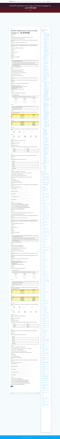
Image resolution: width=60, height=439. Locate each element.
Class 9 (29, 1)
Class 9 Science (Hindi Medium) (45, 315)
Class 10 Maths (45, 85)
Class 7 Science (45, 139)
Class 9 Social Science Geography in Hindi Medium (46, 122)
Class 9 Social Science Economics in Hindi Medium (46, 127)
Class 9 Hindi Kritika (46, 113)
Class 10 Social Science (44, 217)
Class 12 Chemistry (45, 47)
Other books (48, 1)
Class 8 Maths (43, 297)
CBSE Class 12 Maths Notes (45, 196)
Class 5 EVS (44, 159)
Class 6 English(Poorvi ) (46, 144)
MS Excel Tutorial (44, 333)
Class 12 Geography (44, 241)
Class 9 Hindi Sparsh (46, 111)
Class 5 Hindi (44, 157)
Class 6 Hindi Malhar (45, 148)
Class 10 (26, 1)
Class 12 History (44, 244)
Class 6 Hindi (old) (45, 153)
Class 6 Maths (43, 272)
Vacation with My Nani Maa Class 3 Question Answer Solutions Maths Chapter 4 (46, 180)
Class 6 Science (44, 277)
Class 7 (36, 1)
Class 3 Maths (43, 252)
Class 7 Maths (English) (46, 138)
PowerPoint (45, 168)
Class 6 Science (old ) (45, 152)
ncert (12, 1)
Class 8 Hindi (44, 129)
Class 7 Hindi (44, 136)
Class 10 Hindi (45, 97)
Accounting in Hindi (44, 190)
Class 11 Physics (45, 65)
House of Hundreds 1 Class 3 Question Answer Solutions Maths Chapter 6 (46, 174)
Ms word (45, 169)
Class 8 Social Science (45, 133)
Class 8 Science (45, 132)
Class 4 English (43, 253)
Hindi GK (44, 164)
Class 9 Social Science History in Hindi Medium (47, 120)
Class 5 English (45, 158)
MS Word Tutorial (44, 336)
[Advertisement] (30, 21)
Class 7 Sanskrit (44, 288)
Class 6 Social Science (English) (45, 280)
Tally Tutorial (43, 400)
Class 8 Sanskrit (45, 131)
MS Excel (45, 167)
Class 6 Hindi (43, 269)
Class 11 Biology (45, 72)
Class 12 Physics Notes (46, 35)
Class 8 (33, 1)
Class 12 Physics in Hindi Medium (46, 249)
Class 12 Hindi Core (45, 62)
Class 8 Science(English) (45, 300)
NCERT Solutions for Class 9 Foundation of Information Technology (45, 385)
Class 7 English (45, 137)
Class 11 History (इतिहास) (45, 228)
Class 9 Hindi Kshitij (44, 308)
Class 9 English (45, 102)
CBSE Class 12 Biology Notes (45, 193)
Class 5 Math (43, 265)
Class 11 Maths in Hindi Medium (45, 231)
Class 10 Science (45, 81)
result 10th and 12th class (45, 397)
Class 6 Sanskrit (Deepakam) (46, 147)
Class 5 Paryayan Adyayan (45, 266)
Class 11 (22, 1)
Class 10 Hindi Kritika (46, 100)
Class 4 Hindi (43, 256)
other (42, 394)
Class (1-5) (43, 1)
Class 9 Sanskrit (44, 314)
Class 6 (40, 1)
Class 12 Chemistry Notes (47, 34)
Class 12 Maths (43, 245)
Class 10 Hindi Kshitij (44, 207)
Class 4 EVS (43, 255)
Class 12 (18, 1)
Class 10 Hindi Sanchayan (47, 98)
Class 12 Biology (45, 51)
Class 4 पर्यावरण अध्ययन (45, 162)
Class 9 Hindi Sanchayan (47, 112)
